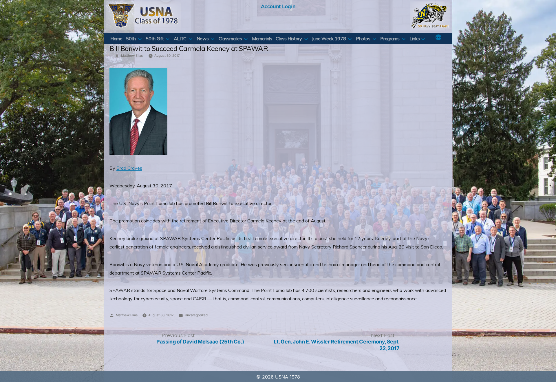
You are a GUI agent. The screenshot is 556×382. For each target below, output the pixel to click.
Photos (363, 38)
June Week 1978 (329, 38)
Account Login (278, 6)
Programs (389, 38)
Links (414, 38)
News (203, 38)
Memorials (262, 38)
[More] (438, 37)
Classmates (230, 38)
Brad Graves (129, 168)
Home (116, 38)
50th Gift (155, 38)
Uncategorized (196, 315)
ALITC (180, 38)
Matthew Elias (132, 56)
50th (131, 38)
